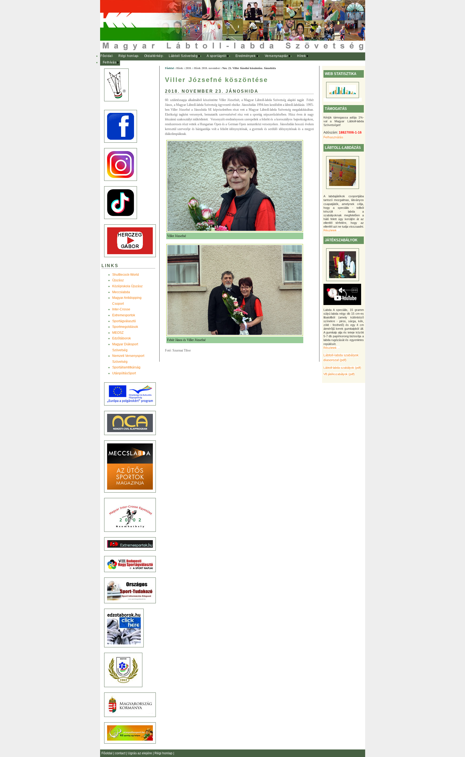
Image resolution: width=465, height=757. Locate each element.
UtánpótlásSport (124, 373)
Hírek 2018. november (207, 68)
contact (120, 753)
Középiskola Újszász (127, 286)
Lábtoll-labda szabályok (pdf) (342, 367)
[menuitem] (106, 56)
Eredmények (245, 56)
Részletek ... (331, 230)
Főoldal (106, 56)
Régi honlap (128, 56)
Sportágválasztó (124, 321)
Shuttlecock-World (125, 275)
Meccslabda (121, 292)
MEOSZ (118, 333)
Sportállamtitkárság (126, 367)
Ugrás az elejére (140, 753)
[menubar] (207, 59)
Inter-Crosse (121, 309)
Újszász (118, 280)
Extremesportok (123, 315)
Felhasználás (333, 137)
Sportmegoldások (125, 327)
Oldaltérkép (153, 56)
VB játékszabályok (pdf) (339, 374)
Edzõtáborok (121, 338)
